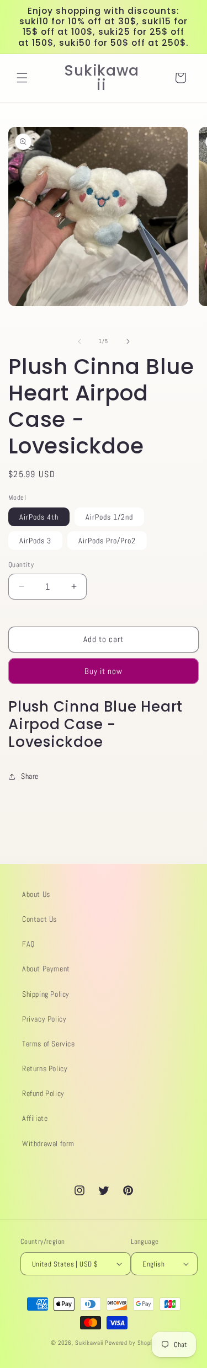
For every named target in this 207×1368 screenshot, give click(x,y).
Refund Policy (43, 1093)
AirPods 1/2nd (109, 517)
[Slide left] (79, 341)
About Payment (46, 969)
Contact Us (39, 919)
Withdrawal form (48, 1143)
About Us (36, 894)
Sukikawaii (89, 1342)
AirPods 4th (39, 517)
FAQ (28, 944)
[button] (22, 78)
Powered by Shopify (131, 1342)
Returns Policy (44, 1068)
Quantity (21, 564)
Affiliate (34, 1118)
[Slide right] (128, 341)
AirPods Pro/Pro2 (107, 541)
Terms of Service (48, 1044)
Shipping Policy (46, 994)
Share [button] (30, 776)
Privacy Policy (44, 1019)
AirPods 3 (35, 541)
